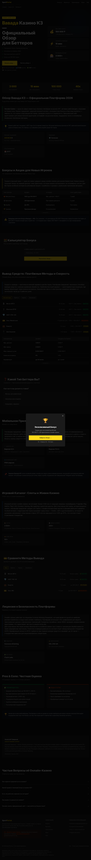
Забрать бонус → (45, 438)
